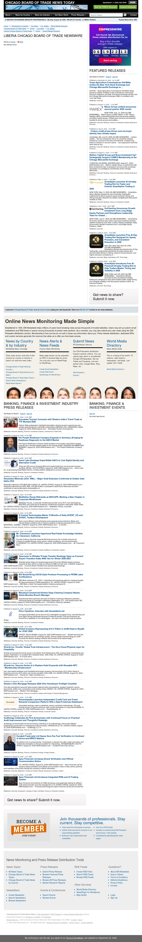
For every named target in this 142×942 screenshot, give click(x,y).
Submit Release (128, 7)
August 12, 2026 (103, 105)
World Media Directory (59, 26)
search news (45, 309)
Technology (123, 257)
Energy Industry (49, 752)
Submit (108, 76)
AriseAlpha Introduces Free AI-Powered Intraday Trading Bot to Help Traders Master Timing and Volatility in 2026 (120, 267)
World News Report (13, 383)
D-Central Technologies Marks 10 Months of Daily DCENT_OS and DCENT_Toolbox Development (51, 516)
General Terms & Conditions (57, 922)
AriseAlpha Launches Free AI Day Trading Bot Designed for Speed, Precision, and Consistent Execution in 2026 (120, 238)
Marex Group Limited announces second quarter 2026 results (120, 108)
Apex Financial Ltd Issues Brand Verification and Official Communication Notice (46, 760)
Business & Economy (51, 454)
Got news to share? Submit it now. (108, 296)
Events (75, 375)
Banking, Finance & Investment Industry (116, 122)
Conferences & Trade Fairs (52, 431)
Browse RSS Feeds (85, 877)
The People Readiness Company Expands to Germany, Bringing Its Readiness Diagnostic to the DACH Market (50, 438)
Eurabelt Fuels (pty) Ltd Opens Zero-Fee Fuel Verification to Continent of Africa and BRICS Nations (50, 737)
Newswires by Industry (20, 26)
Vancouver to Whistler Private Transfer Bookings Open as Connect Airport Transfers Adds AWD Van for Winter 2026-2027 (51, 557)
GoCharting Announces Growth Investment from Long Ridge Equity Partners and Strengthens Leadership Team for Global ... (112, 212)
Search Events (49, 895)
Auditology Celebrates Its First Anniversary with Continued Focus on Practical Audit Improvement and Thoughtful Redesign (42, 719)
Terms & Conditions (119, 877)
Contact (133, 15)
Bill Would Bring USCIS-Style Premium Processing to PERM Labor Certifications (51, 575)
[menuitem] (22, 876)
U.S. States (44, 26)
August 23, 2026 (18, 554)
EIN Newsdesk (43, 914)
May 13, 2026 (102, 179)
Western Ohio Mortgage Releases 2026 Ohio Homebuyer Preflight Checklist (40, 683)
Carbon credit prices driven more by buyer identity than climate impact (110, 132)
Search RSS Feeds (85, 874)
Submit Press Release (52, 871)
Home (6, 26)
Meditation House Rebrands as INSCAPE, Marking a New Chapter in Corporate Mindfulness (52, 498)
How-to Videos (117, 874)
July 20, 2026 (102, 129)
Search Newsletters (17, 897)
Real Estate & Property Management (56, 693)
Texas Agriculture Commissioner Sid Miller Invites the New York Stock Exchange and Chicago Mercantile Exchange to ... (110, 85)
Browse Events (49, 897)
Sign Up (114, 897)
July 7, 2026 (102, 206)
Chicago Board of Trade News (15, 28)
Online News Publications (15, 380)
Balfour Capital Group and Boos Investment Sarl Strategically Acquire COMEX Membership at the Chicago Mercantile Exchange (113, 157)
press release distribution (73, 914)
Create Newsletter (16, 895)
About (8, 15)
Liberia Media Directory (51, 31)
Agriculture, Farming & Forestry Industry (30, 771)
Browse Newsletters (17, 900)
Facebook (29, 917)
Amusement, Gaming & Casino (54, 771)
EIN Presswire (78, 372)
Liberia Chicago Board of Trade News (18, 31)
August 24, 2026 (18, 417)
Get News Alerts (61, 15)
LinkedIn (37, 917)
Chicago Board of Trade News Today (40, 2)
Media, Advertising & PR (111, 257)
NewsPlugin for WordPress (50, 374)
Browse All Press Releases (54, 880)
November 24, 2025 (104, 80)
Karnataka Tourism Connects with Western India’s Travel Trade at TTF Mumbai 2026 (50, 420)
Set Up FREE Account (106, 7)
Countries (34, 26)
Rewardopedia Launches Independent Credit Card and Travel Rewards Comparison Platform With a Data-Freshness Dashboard (50, 700)
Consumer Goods (49, 712)
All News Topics (15, 871)
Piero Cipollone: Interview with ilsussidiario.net (41, 610)
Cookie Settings (87, 922)
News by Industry (42, 15)
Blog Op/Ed (82, 895)
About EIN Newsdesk (120, 871)
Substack (47, 917)
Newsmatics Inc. (13, 920)
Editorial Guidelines (119, 880)
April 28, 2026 (102, 261)
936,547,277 (71, 20)
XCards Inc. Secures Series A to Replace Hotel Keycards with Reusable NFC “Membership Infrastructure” (40, 666)
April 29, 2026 (102, 233)
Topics (32, 28)
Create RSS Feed (46, 372)
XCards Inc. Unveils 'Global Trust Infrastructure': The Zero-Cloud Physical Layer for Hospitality (44, 648)
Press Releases (78, 15)
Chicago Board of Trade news (25, 309)
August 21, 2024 (103, 153)
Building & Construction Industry (54, 550)
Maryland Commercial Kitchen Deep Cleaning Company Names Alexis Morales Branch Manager (49, 594)
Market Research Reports (54, 882)
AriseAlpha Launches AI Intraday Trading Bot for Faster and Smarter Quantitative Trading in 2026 (112, 185)
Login (113, 895)
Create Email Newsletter (49, 369)
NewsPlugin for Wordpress (88, 892)
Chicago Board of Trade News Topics (20, 377)
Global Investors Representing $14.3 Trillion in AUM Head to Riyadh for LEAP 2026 (51, 630)
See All (115, 76)
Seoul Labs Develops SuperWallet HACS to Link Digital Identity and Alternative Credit (51, 461)
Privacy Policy (117, 882)
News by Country (23, 15)
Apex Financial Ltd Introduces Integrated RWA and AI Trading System (48, 778)
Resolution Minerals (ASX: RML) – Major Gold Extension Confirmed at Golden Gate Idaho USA (44, 479)
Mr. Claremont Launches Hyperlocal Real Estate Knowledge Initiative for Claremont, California (49, 534)
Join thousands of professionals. (88, 818)
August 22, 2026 (18, 716)
